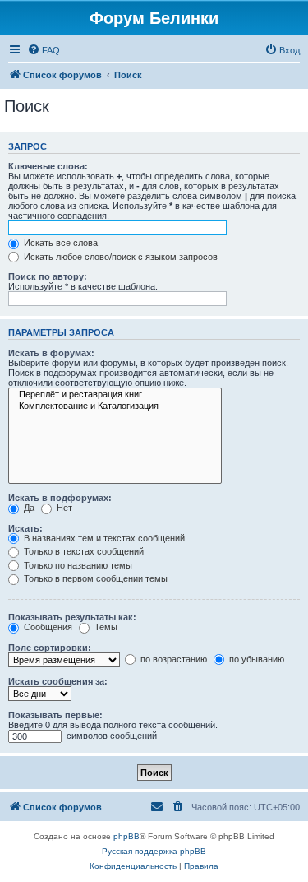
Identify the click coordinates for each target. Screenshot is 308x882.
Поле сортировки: (49, 647)
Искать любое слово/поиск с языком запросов (119, 257)
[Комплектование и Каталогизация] (115, 406)
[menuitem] (43, 50)
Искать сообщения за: (58, 681)
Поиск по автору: (47, 276)
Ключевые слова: (48, 166)
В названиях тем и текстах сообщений (103, 538)
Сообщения (46, 627)
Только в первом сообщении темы (94, 578)
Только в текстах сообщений (82, 551)
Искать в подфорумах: (60, 498)
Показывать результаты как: (72, 617)
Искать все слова (59, 243)
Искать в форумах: (51, 353)
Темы (104, 627)
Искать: (25, 528)
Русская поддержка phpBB (154, 851)
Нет (63, 508)
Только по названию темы (76, 565)
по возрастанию (172, 659)
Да (27, 508)
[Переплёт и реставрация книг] (115, 395)
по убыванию (255, 659)
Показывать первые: (55, 715)
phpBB (126, 836)
